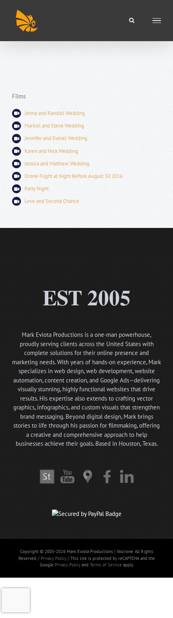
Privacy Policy (53, 558)
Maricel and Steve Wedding (54, 125)
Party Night (37, 188)
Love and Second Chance (52, 201)
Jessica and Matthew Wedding (57, 163)
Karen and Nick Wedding (51, 151)
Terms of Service (106, 565)
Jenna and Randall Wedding (55, 113)
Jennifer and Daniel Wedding (56, 138)
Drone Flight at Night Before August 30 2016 (74, 176)
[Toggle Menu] (157, 20)
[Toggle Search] (131, 20)
